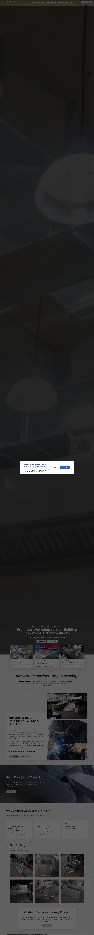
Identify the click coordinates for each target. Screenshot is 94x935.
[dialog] (47, 467)
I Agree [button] (65, 467)
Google (34, 471)
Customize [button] (55, 467)
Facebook (39, 471)
